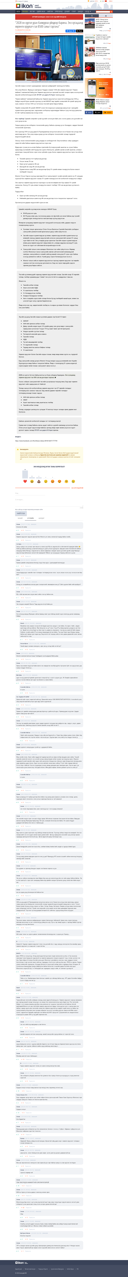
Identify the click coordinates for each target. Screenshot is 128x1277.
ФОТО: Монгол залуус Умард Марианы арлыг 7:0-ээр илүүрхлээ (103, 101)
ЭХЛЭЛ (18, 11)
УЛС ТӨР (32, 11)
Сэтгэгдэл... (19, 499)
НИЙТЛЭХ (21, 513)
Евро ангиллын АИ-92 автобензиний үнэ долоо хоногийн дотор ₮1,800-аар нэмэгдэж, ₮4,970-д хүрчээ (103, 67)
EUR (103, 1)
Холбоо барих (70, 1269)
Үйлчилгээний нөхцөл (30, 1269)
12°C (96, 1)
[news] (90, 25)
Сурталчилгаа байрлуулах (57, 1269)
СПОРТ (74, 11)
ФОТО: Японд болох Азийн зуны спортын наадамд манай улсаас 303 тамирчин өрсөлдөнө (103, 23)
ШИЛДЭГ (80, 11)
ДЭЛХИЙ (67, 11)
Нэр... (17, 493)
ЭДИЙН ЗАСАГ (41, 11)
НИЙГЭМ (50, 11)
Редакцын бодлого (43, 1269)
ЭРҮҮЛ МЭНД (58, 11)
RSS (78, 1269)
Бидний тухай (18, 1269)
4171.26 (110, 1)
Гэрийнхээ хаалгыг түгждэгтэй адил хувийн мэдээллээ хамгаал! (103, 37)
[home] (28, 6)
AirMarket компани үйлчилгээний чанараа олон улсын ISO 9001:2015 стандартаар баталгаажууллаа (103, 51)
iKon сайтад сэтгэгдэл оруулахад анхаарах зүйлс (29, 509)
